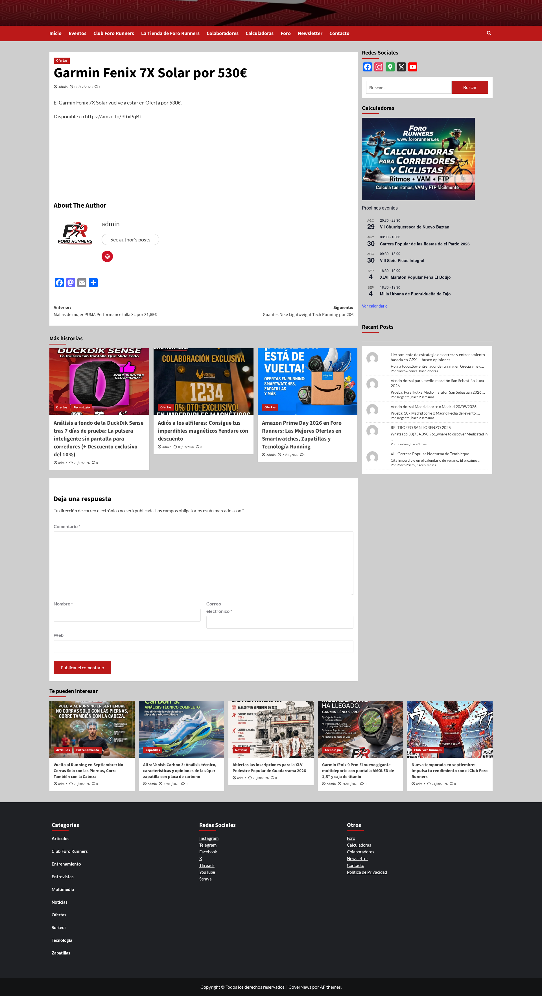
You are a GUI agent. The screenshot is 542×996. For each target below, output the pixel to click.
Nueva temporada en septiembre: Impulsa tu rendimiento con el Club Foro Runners (450, 771)
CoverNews (300, 987)
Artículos (63, 750)
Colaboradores (223, 33)
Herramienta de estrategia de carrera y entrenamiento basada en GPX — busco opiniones (438, 357)
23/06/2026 (290, 455)
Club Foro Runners (113, 33)
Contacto (339, 33)
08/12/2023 (84, 87)
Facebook (208, 851)
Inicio (55, 33)
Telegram (208, 844)
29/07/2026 (82, 463)
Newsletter (310, 33)
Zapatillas (153, 750)
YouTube (207, 872)
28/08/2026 (82, 784)
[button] (489, 33)
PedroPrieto (406, 465)
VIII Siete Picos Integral (402, 260)
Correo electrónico (219, 607)
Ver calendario (375, 306)
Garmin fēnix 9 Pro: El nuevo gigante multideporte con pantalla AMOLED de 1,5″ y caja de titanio (358, 771)
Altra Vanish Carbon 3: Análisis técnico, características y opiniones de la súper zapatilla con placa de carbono (180, 771)
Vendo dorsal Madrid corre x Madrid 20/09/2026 (434, 406)
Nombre (63, 603)
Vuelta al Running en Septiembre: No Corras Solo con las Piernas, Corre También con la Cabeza (88, 771)
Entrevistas (63, 876)
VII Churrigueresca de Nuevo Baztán (414, 227)
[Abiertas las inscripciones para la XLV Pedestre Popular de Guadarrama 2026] (271, 729)
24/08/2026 (440, 784)
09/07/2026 (186, 447)
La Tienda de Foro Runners (170, 33)
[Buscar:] (409, 87)
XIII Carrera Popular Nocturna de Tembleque (430, 453)
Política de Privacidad (367, 872)
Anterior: (105, 311)
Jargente (403, 397)
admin (63, 87)
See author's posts (130, 239)
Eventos (77, 33)
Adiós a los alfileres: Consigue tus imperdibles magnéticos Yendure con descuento (203, 431)
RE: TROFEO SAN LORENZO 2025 (421, 427)
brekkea (402, 444)
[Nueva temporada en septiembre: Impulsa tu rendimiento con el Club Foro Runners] (450, 729)
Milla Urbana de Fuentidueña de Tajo (415, 294)
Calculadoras (260, 33)
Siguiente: (308, 311)
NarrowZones (407, 371)
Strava (205, 878)
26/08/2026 (261, 778)
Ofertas (61, 60)
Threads (207, 865)
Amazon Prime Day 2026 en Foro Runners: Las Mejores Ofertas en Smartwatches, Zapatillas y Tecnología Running (302, 435)
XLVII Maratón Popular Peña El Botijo (415, 277)
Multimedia (63, 889)
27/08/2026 (171, 784)
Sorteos (59, 927)
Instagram (208, 838)
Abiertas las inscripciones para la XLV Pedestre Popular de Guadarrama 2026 (269, 768)
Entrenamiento (87, 750)
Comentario (67, 526)
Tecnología (82, 407)
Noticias (241, 750)
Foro (286, 33)
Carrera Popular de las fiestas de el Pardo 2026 (425, 244)
